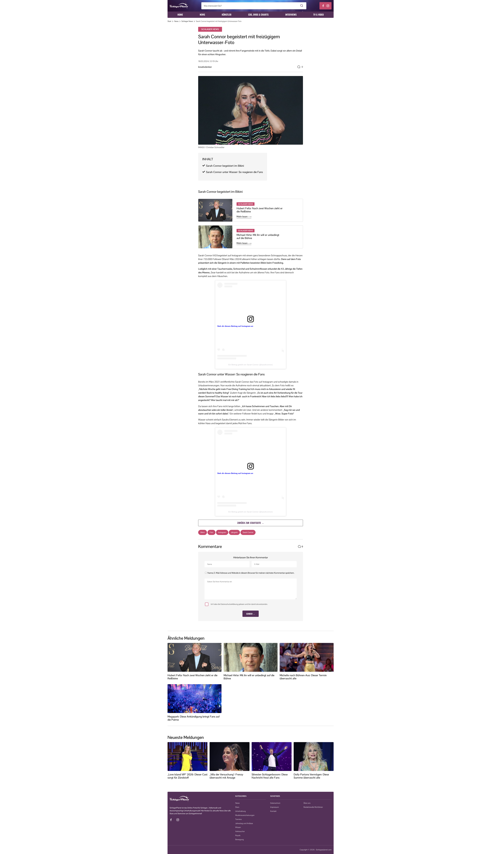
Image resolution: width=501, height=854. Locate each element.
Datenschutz (275, 803)
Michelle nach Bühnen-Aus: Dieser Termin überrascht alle (303, 677)
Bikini (202, 532)
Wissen (238, 827)
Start (169, 21)
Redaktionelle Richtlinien (313, 807)
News (202, 14)
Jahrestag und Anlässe (244, 823)
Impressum (274, 807)
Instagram (222, 532)
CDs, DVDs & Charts (258, 14)
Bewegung (239, 839)
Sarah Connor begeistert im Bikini (225, 165)
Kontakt (273, 811)
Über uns (306, 803)
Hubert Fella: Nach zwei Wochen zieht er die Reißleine (260, 210)
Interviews (291, 14)
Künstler (226, 14)
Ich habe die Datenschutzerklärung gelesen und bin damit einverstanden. (239, 604)
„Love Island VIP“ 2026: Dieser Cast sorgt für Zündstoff (187, 776)
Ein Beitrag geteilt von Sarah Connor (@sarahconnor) (250, 365)
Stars (237, 807)
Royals (237, 835)
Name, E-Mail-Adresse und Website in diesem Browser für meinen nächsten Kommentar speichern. (250, 573)
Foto (211, 532)
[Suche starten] (302, 5)
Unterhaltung (240, 811)
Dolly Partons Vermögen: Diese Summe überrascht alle (311, 776)
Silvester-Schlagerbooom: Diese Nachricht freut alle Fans (270, 776)
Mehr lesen (242, 216)
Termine (238, 819)
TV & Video (318, 14)
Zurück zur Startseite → (250, 522)
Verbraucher (240, 831)
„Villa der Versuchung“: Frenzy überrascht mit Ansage (226, 776)
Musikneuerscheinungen (244, 815)
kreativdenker (205, 66)
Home (180, 14)
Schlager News (187, 21)
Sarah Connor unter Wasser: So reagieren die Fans (234, 172)
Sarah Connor (248, 532)
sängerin (234, 532)
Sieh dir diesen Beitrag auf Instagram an (235, 326)
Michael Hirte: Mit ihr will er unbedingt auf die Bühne (258, 236)
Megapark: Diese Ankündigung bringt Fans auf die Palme (194, 718)
